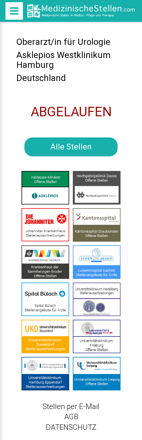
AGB (71, 416)
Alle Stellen (71, 146)
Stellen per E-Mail (71, 406)
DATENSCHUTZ (71, 427)
